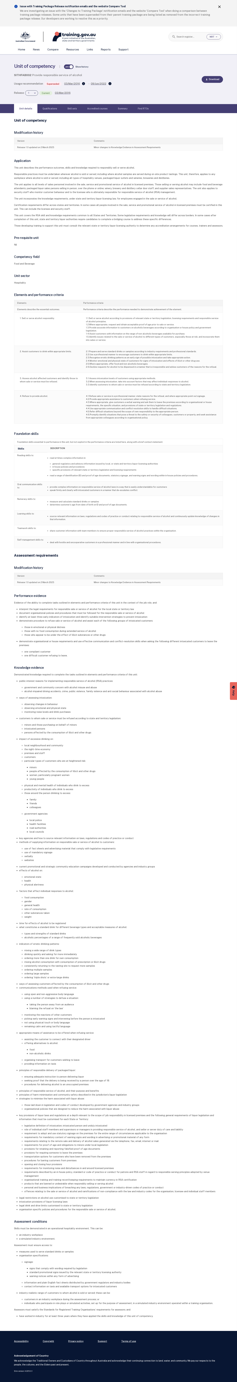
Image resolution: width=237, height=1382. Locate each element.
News (36, 49)
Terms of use (128, 1341)
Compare (53, 49)
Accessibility (21, 1341)
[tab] (25, 108)
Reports (106, 49)
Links (90, 49)
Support (123, 49)
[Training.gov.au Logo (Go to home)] (70, 37)
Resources (72, 49)
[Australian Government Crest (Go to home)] (29, 37)
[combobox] (190, 36)
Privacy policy (76, 1341)
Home (21, 49)
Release (19, 92)
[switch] (69, 66)
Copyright (48, 1341)
